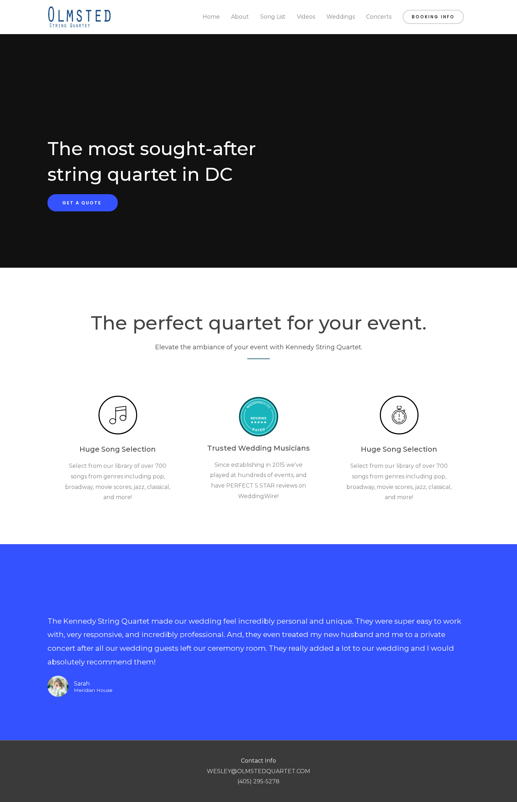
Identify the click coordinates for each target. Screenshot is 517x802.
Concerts (378, 16)
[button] (433, 17)
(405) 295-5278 (258, 781)
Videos (306, 16)
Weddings (340, 16)
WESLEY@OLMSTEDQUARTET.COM (258, 771)
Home (211, 16)
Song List (273, 16)
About (240, 16)
